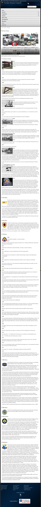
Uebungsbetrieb (5, 19)
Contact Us (4, 24)
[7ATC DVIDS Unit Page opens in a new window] (28, 3)
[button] (23, 0)
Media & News (4, 17)
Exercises (3, 15)
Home (3, 10)
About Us (3, 12)
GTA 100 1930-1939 (9, 51)
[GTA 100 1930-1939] (20, 44)
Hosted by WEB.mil (13, 501)
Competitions (4, 13)
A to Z (3, 23)
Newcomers (4, 21)
